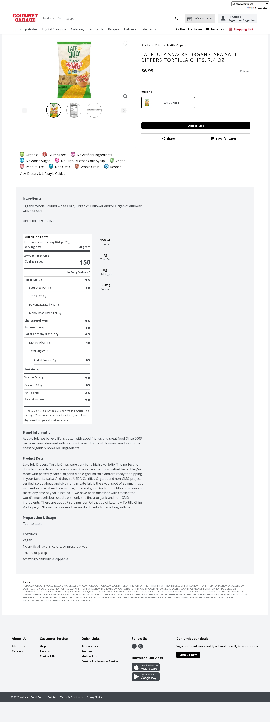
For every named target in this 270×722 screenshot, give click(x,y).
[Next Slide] (123, 110)
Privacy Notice (94, 697)
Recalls (45, 651)
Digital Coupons (54, 29)
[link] (189, 29)
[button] (211, 17)
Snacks (145, 45)
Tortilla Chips (175, 45)
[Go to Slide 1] (54, 110)
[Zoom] (125, 96)
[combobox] (52, 18)
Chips (158, 45)
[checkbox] (125, 43)
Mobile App (89, 656)
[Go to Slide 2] (74, 110)
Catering (77, 29)
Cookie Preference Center (99, 661)
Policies (52, 697)
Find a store (89, 646)
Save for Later (226, 138)
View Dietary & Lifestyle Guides (42, 173)
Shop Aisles (28, 29)
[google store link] (146, 679)
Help (43, 646)
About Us (18, 646)
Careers (17, 651)
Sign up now (188, 655)
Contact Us (48, 656)
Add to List (196, 126)
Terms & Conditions (71, 697)
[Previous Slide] (24, 110)
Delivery (130, 29)
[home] (26, 18)
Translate (261, 8)
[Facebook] (134, 647)
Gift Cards (96, 29)
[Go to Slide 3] (94, 110)
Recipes (113, 29)
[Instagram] (140, 647)
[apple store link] (146, 670)
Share (171, 138)
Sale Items (148, 29)
